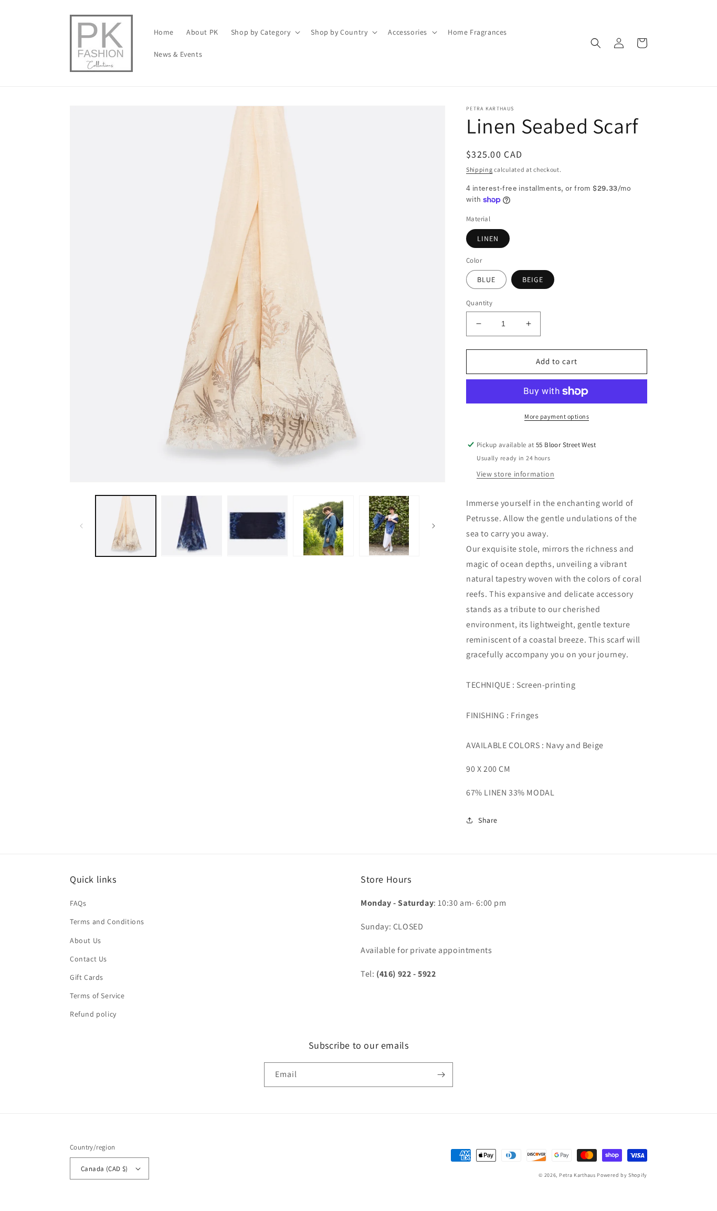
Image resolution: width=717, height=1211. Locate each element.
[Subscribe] (440, 1074)
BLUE (486, 279)
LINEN (488, 238)
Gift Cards (86, 977)
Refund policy (93, 1014)
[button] (265, 32)
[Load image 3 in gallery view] (257, 525)
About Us (85, 940)
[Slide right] (433, 525)
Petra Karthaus (577, 1175)
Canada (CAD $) (104, 1168)
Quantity (479, 302)
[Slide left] (81, 525)
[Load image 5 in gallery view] (389, 525)
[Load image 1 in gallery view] (126, 525)
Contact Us (88, 959)
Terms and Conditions (107, 921)
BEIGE (532, 279)
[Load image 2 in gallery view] (191, 525)
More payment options (556, 416)
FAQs (78, 903)
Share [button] (488, 820)
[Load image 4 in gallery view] (323, 525)
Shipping (479, 169)
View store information (515, 474)
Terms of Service (97, 995)
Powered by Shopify (622, 1175)
